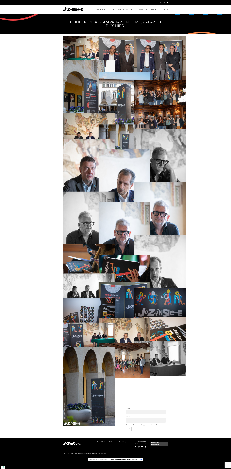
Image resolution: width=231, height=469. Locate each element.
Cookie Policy (155, 444)
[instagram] (161, 2)
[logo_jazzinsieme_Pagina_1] (73, 8)
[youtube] (164, 2)
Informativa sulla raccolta (98, 459)
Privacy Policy (155, 442)
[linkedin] (167, 2)
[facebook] (158, 2)
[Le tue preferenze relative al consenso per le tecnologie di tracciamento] (3, 467)
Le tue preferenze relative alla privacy (123, 459)
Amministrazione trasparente (138, 443)
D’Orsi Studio (102, 453)
